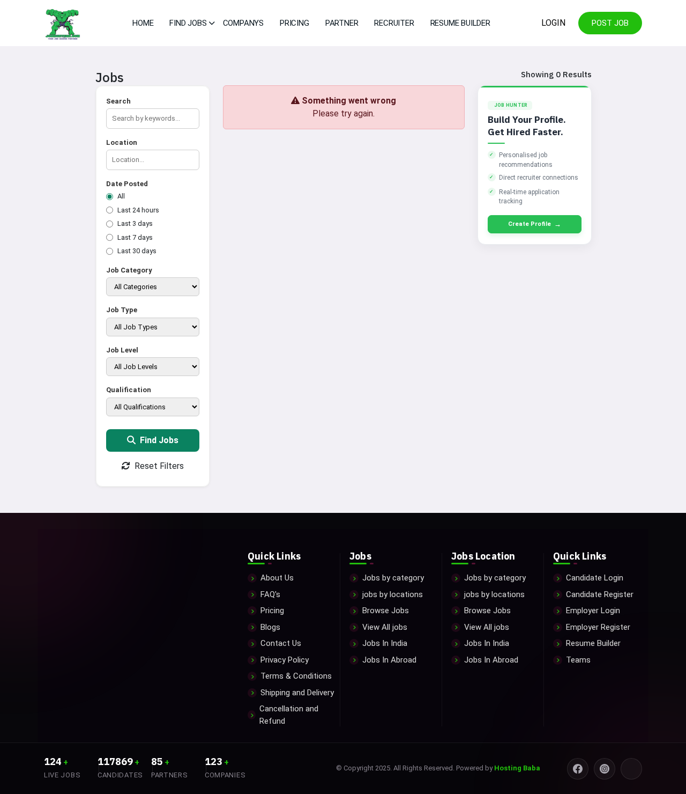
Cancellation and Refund (288, 715)
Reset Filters (158, 466)
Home (142, 23)
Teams (578, 660)
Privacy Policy (284, 660)
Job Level (122, 350)
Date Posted (127, 184)
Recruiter (394, 23)
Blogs (270, 627)
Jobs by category (393, 578)
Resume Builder (460, 23)
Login (553, 23)
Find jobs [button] (187, 23)
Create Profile (534, 224)
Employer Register (598, 627)
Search (118, 101)
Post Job (610, 23)
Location (121, 142)
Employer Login (593, 610)
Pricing (294, 23)
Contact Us (280, 643)
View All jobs (384, 627)
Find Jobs (158, 440)
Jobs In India (384, 643)
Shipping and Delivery (297, 692)
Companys (243, 23)
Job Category (129, 270)
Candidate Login (594, 578)
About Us (277, 578)
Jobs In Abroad (389, 660)
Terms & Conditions (296, 676)
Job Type (121, 310)
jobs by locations (392, 594)
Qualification (128, 390)
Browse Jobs (385, 610)
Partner (342, 23)
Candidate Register (599, 594)
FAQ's (270, 594)
